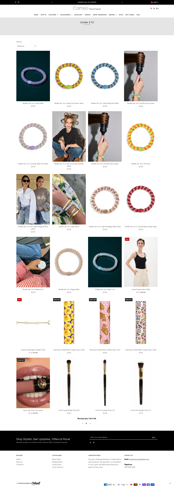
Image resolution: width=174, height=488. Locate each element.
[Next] (122, 2)
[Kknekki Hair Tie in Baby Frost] (105, 262)
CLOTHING (52, 15)
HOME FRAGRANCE (100, 15)
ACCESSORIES (65, 15)
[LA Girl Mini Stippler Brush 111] (141, 383)
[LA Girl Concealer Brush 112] (105, 383)
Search (18, 459)
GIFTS (121, 15)
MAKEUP (88, 15)
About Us (19, 462)
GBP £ (156, 2)
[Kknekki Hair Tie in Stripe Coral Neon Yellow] (69, 76)
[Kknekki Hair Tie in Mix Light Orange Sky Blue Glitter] (33, 199)
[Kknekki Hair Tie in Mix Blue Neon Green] (141, 76)
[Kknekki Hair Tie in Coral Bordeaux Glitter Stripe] (141, 199)
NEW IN (43, 15)
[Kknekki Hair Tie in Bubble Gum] (33, 262)
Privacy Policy (56, 464)
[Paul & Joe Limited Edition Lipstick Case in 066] (141, 322)
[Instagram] (18, 2)
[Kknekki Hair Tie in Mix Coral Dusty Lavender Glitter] (69, 136)
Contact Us (19, 464)
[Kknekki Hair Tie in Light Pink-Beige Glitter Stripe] (105, 199)
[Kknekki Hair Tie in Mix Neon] (141, 136)
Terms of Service (57, 467)
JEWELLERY (78, 15)
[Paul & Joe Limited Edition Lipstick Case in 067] (105, 322)
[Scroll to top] (170, 483)
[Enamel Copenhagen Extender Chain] (33, 322)
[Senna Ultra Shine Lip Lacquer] (33, 383)
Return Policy (56, 459)
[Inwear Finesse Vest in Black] (141, 262)
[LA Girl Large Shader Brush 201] (69, 383)
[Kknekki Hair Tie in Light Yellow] (69, 199)
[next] (90, 423)
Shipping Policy (57, 462)
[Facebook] (15, 2)
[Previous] (52, 2)
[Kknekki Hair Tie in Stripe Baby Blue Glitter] (105, 76)
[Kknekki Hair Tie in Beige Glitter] (69, 262)
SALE (138, 15)
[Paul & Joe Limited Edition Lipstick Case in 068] (69, 322)
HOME (36, 15)
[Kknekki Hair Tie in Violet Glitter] (33, 76)
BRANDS (112, 15)
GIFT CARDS (130, 15)
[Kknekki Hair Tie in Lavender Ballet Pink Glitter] (33, 136)
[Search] (151, 8)
